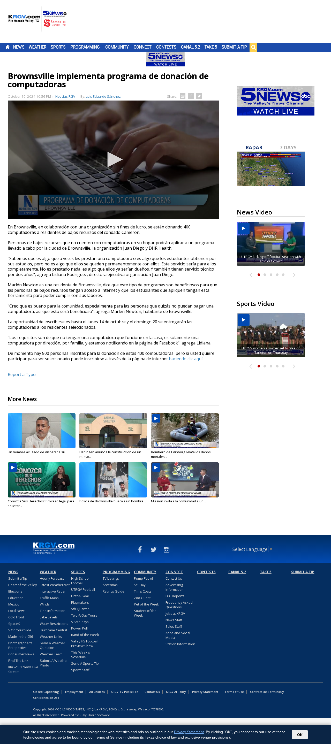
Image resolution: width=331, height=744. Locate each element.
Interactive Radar (53, 591)
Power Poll (79, 628)
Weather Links (51, 636)
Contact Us (174, 578)
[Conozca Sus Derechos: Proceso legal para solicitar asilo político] (42, 479)
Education (16, 597)
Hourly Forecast (52, 578)
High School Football (80, 580)
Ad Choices (97, 692)
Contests (166, 47)
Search (253, 47)
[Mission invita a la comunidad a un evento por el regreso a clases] (185, 479)
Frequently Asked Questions (179, 604)
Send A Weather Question (52, 645)
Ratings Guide (113, 591)
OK (300, 735)
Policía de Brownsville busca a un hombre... (112, 501)
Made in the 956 (20, 636)
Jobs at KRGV (175, 613)
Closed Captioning (46, 692)
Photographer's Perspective (20, 645)
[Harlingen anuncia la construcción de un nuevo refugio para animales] (113, 430)
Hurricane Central (53, 630)
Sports (58, 47)
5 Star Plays (80, 621)
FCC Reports (175, 596)
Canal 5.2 (190, 47)
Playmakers (80, 602)
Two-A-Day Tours (84, 615)
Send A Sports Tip (85, 663)
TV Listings (111, 578)
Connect (143, 47)
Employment (74, 692)
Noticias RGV (65, 96)
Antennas (110, 584)
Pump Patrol (143, 578)
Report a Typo (22, 374)
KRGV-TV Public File (124, 692)
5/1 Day (139, 584)
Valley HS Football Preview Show (84, 643)
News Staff (174, 620)
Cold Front (16, 617)
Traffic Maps (49, 597)
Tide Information (52, 610)
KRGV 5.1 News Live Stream (23, 669)
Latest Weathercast (55, 584)
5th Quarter (80, 609)
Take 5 (211, 47)
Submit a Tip (234, 47)
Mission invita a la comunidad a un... (178, 501)
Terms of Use (234, 692)
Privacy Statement (205, 692)
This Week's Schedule (80, 654)
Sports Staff (80, 670)
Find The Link (18, 660)
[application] (113, 160)
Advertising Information (175, 587)
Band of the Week (85, 634)
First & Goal (80, 596)
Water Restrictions (54, 623)
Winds (45, 604)
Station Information (180, 644)
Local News (17, 610)
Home (7, 47)
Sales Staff (174, 626)
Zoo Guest (142, 597)
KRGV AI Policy (176, 692)
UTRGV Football (83, 589)
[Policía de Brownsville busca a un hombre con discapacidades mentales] (113, 479)
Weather (37, 47)
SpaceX (14, 623)
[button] (113, 159)
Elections (15, 591)
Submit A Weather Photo (54, 663)
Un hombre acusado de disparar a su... (37, 452)
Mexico (13, 604)
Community (117, 47)
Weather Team (51, 654)
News (18, 47)
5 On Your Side (19, 630)
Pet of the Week (146, 604)
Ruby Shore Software (95, 715)
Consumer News (21, 654)
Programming (85, 47)
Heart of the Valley (22, 584)
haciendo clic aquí (185, 359)
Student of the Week (145, 613)
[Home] (37, 22)
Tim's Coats (143, 591)
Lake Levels (49, 617)
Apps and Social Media (178, 635)
